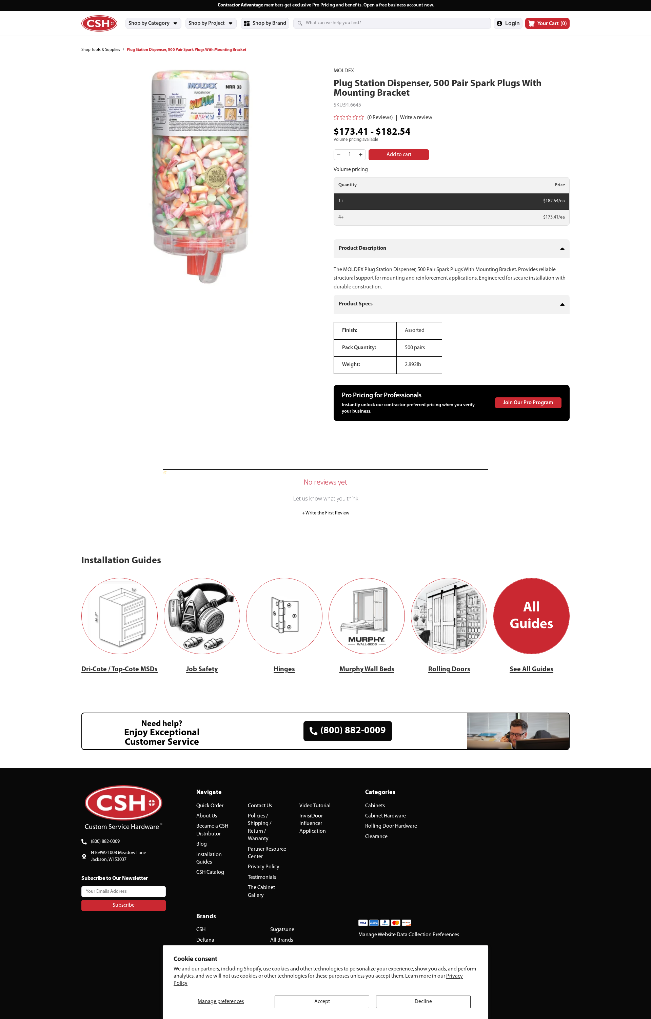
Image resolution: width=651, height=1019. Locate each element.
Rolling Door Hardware (391, 826)
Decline (423, 1001)
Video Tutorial (315, 806)
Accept (322, 1001)
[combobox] (384, 23)
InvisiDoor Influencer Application (312, 823)
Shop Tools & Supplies (100, 50)
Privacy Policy (263, 867)
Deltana (205, 940)
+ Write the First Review (325, 513)
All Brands (281, 940)
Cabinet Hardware (385, 816)
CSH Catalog (210, 872)
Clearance (376, 836)
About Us (206, 816)
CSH (200, 930)
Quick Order (209, 806)
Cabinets (375, 806)
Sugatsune (282, 930)
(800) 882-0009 (105, 841)
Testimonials (262, 877)
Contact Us (260, 806)
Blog (201, 844)
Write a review (416, 117)
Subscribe (124, 905)
